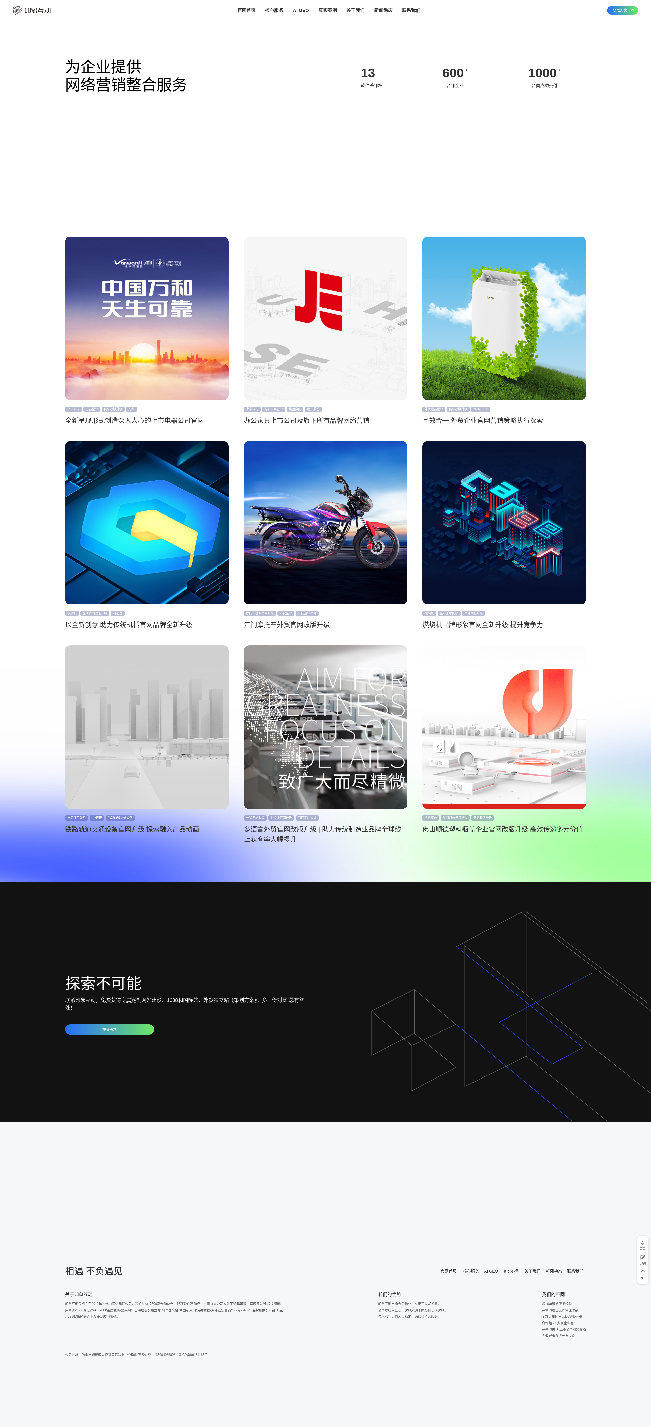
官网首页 (246, 10)
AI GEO (301, 10)
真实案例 (328, 10)
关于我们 (355, 10)
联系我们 (411, 10)
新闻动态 (383, 10)
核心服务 (274, 10)
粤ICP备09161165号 (193, 1355)
